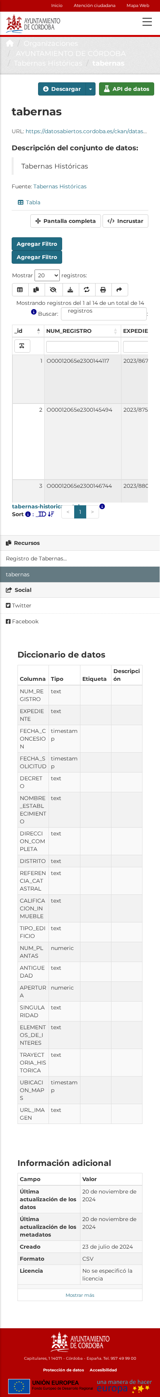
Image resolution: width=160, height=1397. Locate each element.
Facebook (24, 621)
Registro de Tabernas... (36, 558)
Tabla (32, 202)
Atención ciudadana (94, 5)
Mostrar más (80, 1295)
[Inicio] (10, 43)
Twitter (20, 605)
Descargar (65, 88)
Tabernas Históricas (48, 63)
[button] (90, 89)
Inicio (57, 5)
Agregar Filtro (37, 243)
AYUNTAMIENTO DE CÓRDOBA (70, 53)
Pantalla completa (69, 220)
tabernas (108, 63)
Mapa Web (138, 5)
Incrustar (129, 220)
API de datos (130, 88)
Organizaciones (51, 43)
